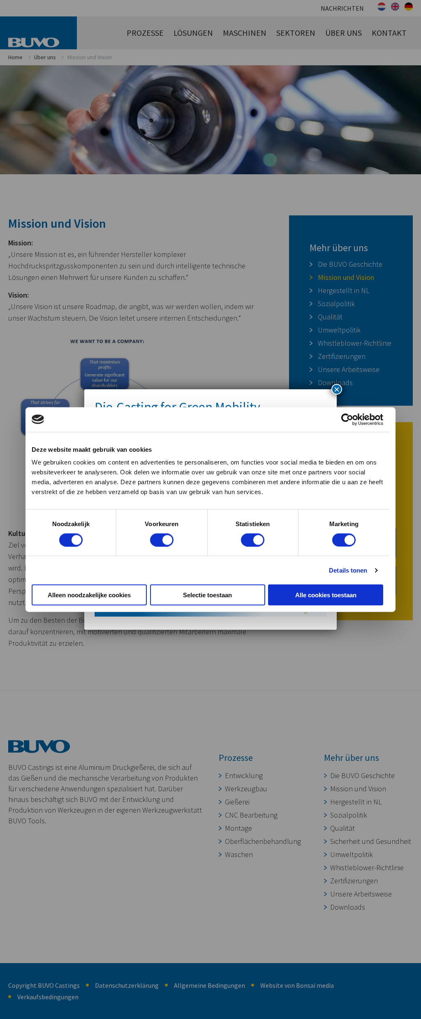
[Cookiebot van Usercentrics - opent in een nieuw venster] (347, 419)
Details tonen (348, 569)
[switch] (161, 539)
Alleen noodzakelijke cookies (89, 595)
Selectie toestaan (207, 595)
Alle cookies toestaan (325, 595)
